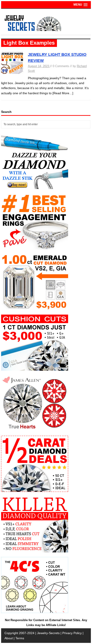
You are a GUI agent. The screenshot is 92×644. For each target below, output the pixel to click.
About (8, 638)
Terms (19, 638)
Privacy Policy (72, 633)
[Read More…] (62, 93)
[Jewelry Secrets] (33, 30)
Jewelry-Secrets (48, 633)
